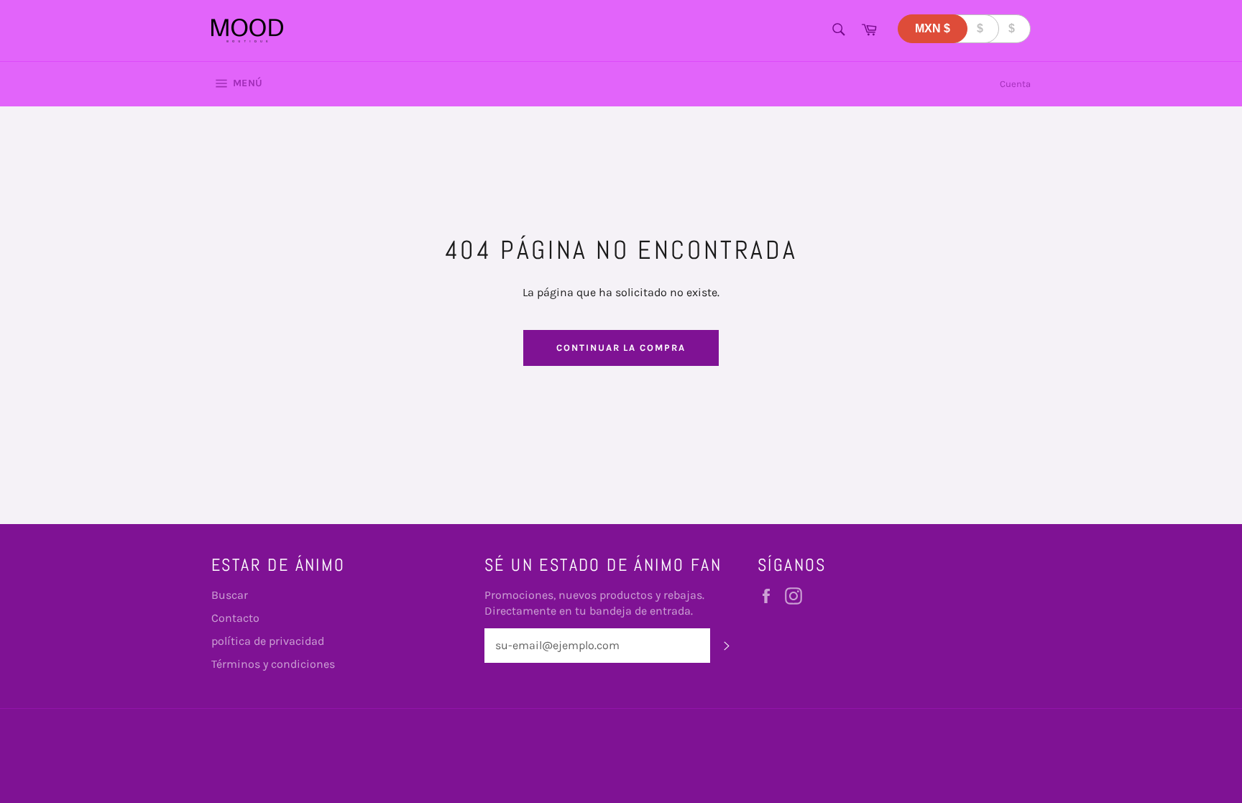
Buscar (229, 595)
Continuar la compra (621, 347)
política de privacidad (267, 641)
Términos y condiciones (273, 664)
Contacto (235, 618)
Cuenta (1015, 83)
